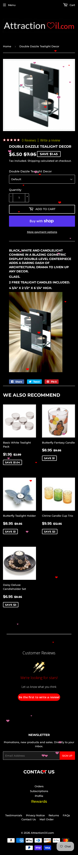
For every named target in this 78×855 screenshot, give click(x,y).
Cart (72, 5)
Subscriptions (39, 791)
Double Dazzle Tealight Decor (30, 171)
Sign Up (67, 755)
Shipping (34, 160)
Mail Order (47, 819)
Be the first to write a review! (39, 697)
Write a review (50, 140)
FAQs (66, 815)
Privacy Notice (35, 815)
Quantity (15, 190)
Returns (54, 815)
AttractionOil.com (42, 832)
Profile (39, 795)
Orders (39, 786)
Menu (12, 5)
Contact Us (28, 819)
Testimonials (13, 815)
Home (7, 46)
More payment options (42, 231)
